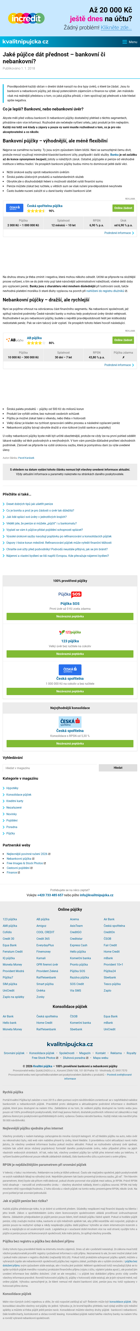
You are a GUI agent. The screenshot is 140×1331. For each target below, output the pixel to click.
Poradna (11, 827)
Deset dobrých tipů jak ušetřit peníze (29, 504)
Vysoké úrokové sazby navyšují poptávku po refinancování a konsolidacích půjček (59, 536)
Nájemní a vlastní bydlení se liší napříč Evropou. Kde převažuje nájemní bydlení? (57, 556)
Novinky (11, 814)
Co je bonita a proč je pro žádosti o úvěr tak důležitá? (40, 510)
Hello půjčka (78, 951)
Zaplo (107, 990)
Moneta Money (12, 964)
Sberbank (110, 977)
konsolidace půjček (120, 1301)
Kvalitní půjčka (42, 1066)
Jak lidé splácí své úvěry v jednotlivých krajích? (36, 517)
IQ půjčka (9, 958)
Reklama (116, 1053)
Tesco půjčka (112, 984)
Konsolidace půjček (18, 794)
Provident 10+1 (113, 964)
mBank (108, 958)
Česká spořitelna (114, 926)
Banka (114, 154)
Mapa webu (100, 1058)
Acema (74, 919)
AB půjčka (42, 919)
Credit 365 (43, 938)
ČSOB (107, 938)
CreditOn (109, 932)
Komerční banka (80, 958)
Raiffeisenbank (46, 977)
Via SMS (75, 990)
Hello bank (9, 1022)
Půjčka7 (8, 977)
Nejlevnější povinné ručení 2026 (27, 854)
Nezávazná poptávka (70, 616)
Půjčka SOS (77, 971)
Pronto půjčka (79, 964)
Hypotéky (12, 788)
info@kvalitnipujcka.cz (96, 895)
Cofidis (7, 932)
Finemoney (43, 951)
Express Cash (78, 945)
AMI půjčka (10, 926)
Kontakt (101, 1053)
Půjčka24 (110, 971)
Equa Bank (10, 945)
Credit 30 (8, 938)
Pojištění (12, 820)
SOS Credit (77, 984)
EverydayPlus (45, 945)
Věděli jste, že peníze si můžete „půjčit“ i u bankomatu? (41, 523)
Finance (12, 872)
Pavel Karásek (26, 457)
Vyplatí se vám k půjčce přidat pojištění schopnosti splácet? (44, 530)
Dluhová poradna (74, 1058)
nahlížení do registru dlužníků (105, 291)
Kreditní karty (14, 801)
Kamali (41, 958)
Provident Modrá (13, 971)
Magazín (85, 1053)
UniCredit (8, 990)
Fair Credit (110, 945)
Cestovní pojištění (18, 868)
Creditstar (76, 938)
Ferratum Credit (13, 951)
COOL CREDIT (45, 932)
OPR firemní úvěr (47, 964)
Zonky (40, 997)
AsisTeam (76, 926)
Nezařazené (14, 807)
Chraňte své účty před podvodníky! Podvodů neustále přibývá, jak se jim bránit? (57, 549)
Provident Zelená (47, 971)
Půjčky (10, 833)
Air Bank (109, 919)
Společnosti (66, 1053)
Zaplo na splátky (13, 997)
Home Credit (112, 951)
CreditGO (75, 932)
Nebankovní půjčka (19, 858)
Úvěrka (40, 990)
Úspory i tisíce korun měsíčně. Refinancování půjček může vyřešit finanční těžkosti (59, 542)
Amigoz (41, 926)
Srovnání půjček (14, 1053)
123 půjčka (10, 919)
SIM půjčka (10, 984)
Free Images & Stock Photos (25, 863)
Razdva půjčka (79, 977)
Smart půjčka (45, 984)
